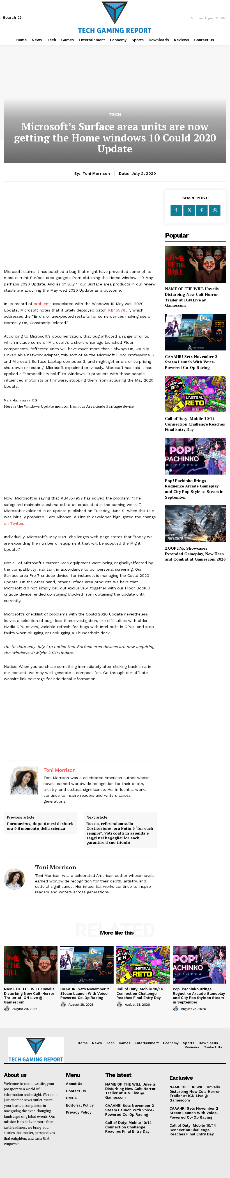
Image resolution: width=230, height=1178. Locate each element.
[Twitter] (189, 210)
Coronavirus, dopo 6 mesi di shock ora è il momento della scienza (40, 826)
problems (43, 303)
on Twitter (13, 523)
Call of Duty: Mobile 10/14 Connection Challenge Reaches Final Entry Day (195, 424)
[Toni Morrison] (17, 879)
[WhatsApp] (214, 210)
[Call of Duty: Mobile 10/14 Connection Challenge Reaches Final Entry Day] (195, 394)
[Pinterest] (202, 210)
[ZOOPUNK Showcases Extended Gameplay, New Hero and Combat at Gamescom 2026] (195, 523)
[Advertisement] (80, 229)
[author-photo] (7, 1008)
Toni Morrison (96, 173)
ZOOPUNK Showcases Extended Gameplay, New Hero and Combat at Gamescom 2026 (195, 553)
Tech (115, 115)
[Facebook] (176, 210)
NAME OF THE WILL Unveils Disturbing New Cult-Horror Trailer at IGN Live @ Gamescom (192, 297)
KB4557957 (119, 310)
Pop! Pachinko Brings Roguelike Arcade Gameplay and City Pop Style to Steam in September (194, 489)
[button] (13, 17)
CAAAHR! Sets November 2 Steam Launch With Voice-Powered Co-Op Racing (191, 362)
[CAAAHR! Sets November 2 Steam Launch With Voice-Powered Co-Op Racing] (195, 332)
